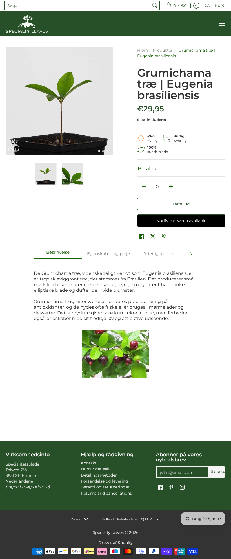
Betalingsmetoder (99, 475)
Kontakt (89, 463)
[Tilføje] (171, 186)
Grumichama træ (60, 273)
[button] (142, 236)
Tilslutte (217, 472)
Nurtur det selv (95, 469)
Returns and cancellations (106, 493)
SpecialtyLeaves (108, 532)
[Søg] (154, 5)
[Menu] (222, 23)
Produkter (163, 50)
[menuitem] (176, 5)
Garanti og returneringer (105, 487)
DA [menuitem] (207, 5)
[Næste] (191, 253)
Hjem (142, 50)
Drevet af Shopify (115, 542)
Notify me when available (181, 220)
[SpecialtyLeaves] (27, 23)
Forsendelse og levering (104, 481)
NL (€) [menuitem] (220, 5)
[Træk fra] (144, 186)
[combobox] (77, 5)
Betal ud (181, 204)
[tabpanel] (115, 320)
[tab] (58, 254)
